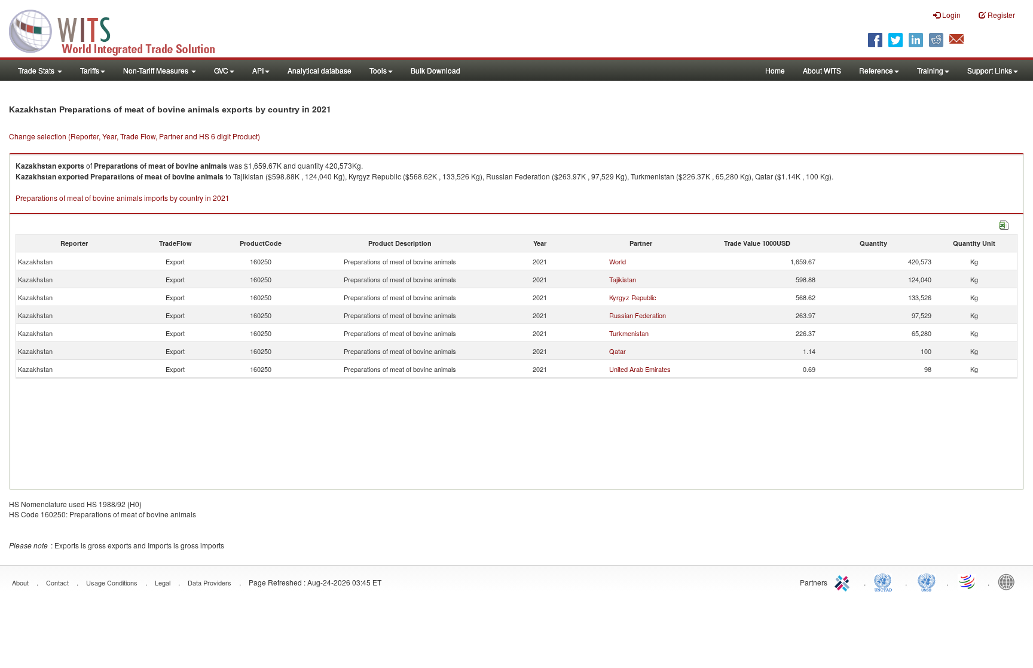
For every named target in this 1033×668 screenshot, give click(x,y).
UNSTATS (927, 581)
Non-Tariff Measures (156, 70)
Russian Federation (637, 315)
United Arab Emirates (640, 369)
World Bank (1009, 581)
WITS (119, 30)
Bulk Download (435, 70)
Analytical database (320, 70)
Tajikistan (622, 279)
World (617, 261)
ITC (844, 581)
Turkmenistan (629, 333)
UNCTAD (885, 581)
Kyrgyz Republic (632, 297)
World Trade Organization (968, 581)
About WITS (822, 70)
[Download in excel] (1003, 223)
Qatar (617, 351)
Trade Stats (37, 70)
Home (775, 70)
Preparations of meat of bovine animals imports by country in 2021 (123, 198)
